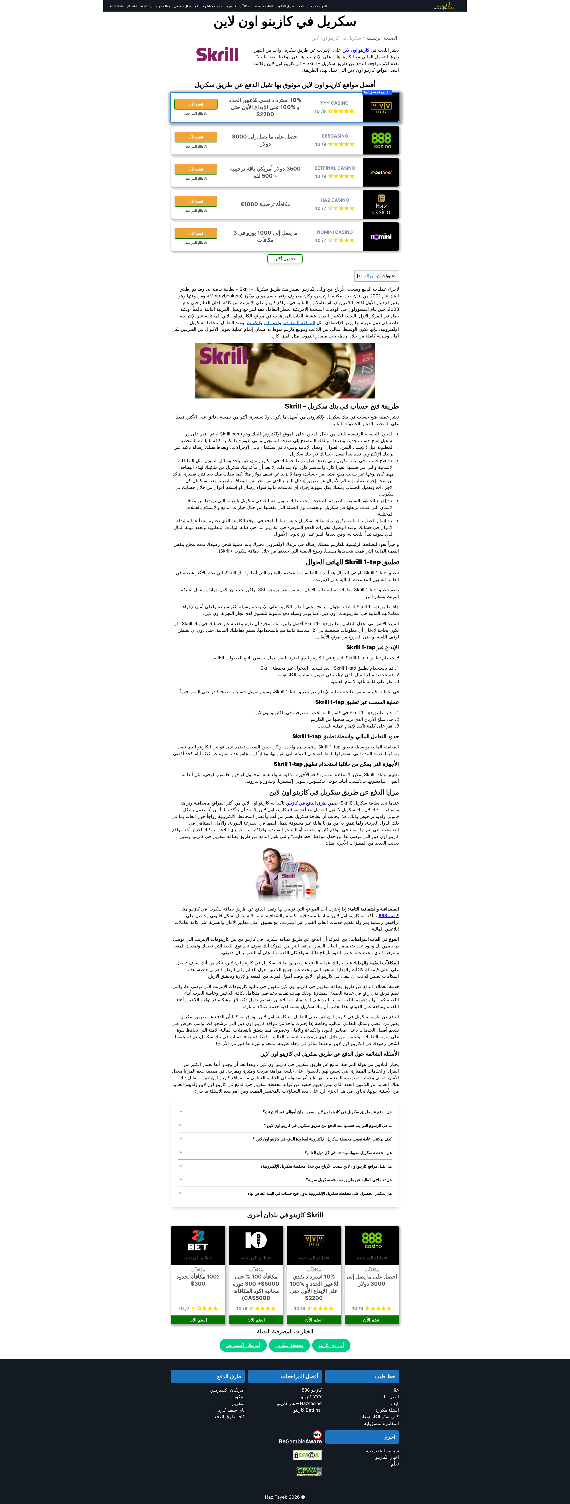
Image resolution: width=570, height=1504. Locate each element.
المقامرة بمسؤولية (381, 1423)
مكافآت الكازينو (239, 6)
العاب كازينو (264, 6)
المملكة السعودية (299, 322)
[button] (285, 1112)
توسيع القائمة (368, 275)
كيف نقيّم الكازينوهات (379, 1416)
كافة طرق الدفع (229, 1416)
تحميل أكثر (285, 258)
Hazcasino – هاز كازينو (299, 1403)
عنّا (396, 1390)
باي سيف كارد (231, 1410)
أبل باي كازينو (331, 1345)
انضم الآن (196, 104)
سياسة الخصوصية (382, 1450)
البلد (303, 6)
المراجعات (320, 6)
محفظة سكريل (289, 1345)
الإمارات (271, 322)
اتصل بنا (391, 1396)
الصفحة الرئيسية (381, 38)
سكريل (238, 1403)
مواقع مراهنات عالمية (155, 6)
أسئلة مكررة (387, 1410)
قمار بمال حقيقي (186, 6)
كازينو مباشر (213, 6)
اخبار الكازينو (387, 1457)
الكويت (253, 322)
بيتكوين (238, 1396)
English (117, 6)
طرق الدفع (286, 6)
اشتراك (131, 6)
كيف (395, 1403)
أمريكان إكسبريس (243, 1345)
